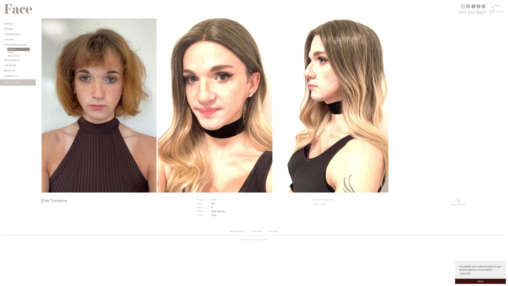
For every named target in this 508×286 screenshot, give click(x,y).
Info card (320, 204)
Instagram (463, 6)
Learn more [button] (465, 273)
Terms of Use (273, 231)
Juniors (9, 39)
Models (8, 24)
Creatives (10, 65)
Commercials (12, 34)
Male (10, 52)
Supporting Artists (16, 45)
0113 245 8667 (472, 12)
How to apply (12, 82)
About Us (9, 71)
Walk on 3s (14, 56)
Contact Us (11, 76)
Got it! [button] (480, 281)
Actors (8, 29)
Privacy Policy (256, 231)
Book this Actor (324, 200)
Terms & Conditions (237, 231)
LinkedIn (484, 6)
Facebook (468, 6)
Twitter (473, 6)
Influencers (12, 60)
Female (12, 49)
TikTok (478, 6)
